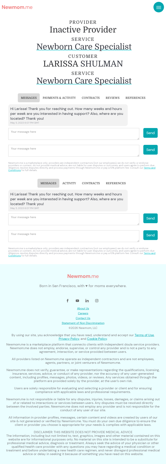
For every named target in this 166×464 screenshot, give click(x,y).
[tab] (29, 97)
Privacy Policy (69, 339)
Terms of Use (144, 335)
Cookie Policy (97, 339)
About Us (83, 308)
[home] (17, 7)
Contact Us (83, 318)
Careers (83, 313)
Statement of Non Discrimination (83, 323)
